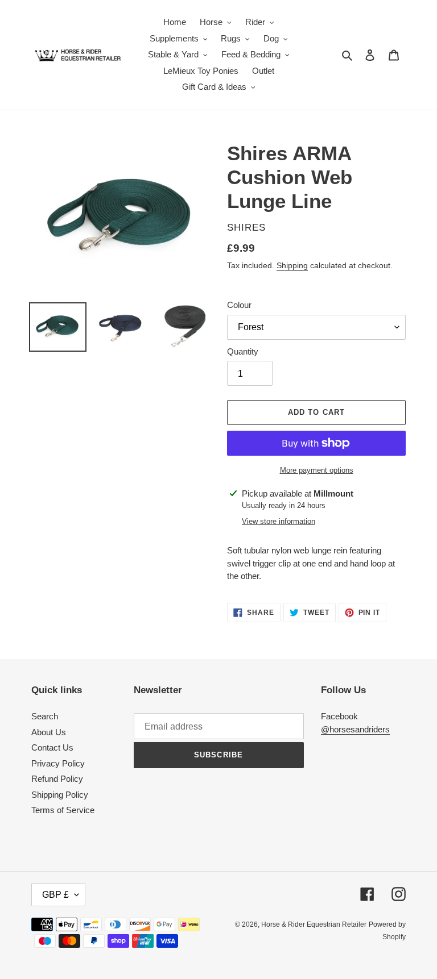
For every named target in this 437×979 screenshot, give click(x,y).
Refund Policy (57, 779)
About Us (48, 732)
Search (44, 716)
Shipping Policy (59, 794)
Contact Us (52, 747)
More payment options (316, 470)
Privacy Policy (58, 763)
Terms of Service (62, 810)
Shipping (292, 265)
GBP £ (55, 894)
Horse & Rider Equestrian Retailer (313, 924)
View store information (278, 521)
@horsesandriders (355, 729)
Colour (239, 305)
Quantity (242, 351)
